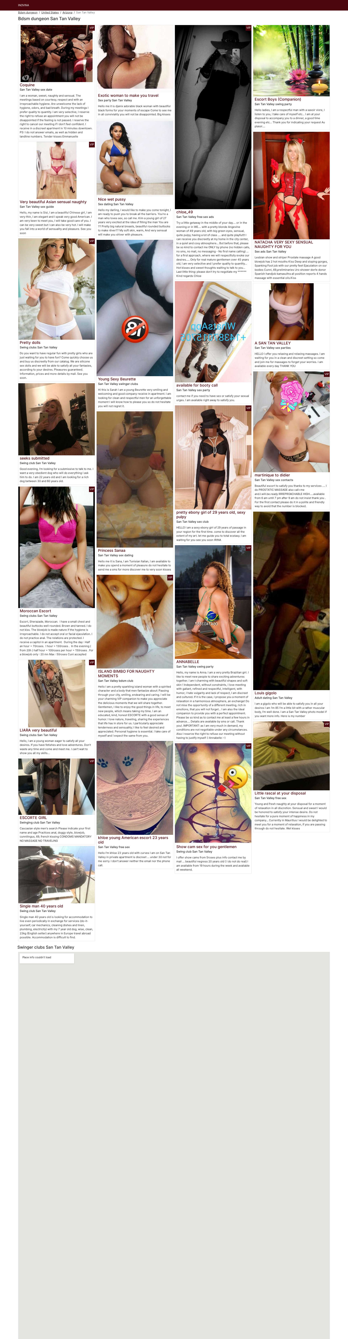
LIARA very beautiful (38, 730)
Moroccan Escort (35, 611)
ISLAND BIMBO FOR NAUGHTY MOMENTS (126, 673)
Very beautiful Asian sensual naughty (53, 202)
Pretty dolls (30, 342)
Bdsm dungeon (28, 12)
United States (50, 12)
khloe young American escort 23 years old (133, 839)
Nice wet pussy (112, 199)
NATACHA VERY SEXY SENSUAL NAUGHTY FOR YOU (284, 244)
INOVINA (23, 5)
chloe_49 (184, 212)
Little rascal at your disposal (280, 793)
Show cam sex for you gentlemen (206, 846)
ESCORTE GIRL (33, 817)
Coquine (27, 85)
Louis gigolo (266, 693)
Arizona (67, 12)
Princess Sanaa (111, 550)
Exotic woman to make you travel (128, 95)
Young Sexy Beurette (117, 379)
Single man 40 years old (41, 906)
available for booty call (197, 385)
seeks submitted (34, 458)
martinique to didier (272, 475)
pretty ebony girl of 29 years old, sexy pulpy (210, 514)
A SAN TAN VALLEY (273, 343)
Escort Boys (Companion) (278, 99)
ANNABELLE (187, 661)
